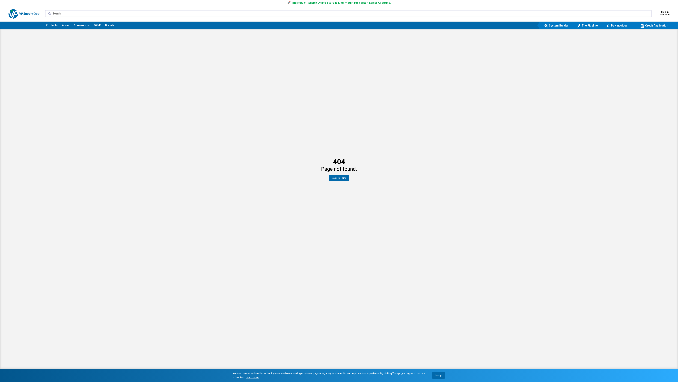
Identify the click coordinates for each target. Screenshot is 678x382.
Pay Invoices (617, 25)
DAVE (97, 25)
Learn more (252, 377)
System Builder (556, 25)
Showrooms (82, 25)
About (66, 25)
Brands (109, 25)
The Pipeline (587, 25)
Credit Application (654, 25)
